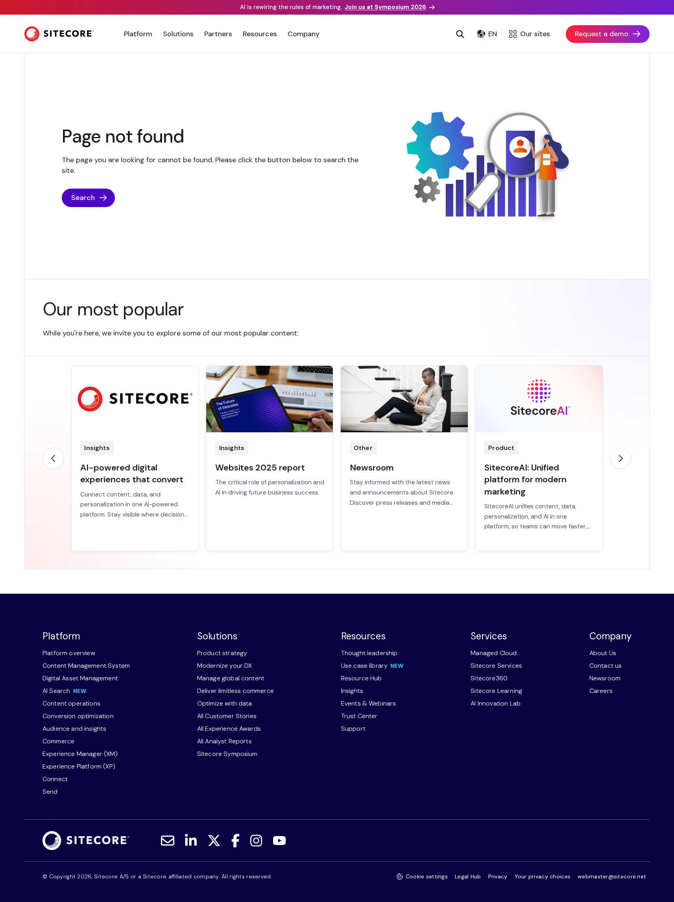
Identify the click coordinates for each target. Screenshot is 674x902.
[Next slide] (620, 458)
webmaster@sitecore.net (612, 876)
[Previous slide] (53, 458)
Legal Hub (468, 876)
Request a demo (601, 34)
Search (83, 197)
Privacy (498, 876)
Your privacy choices (543, 876)
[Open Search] (460, 34)
